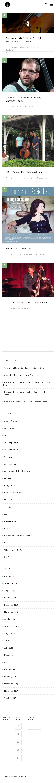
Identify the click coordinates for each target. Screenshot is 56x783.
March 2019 (9, 576)
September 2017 (11, 583)
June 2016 (8, 648)
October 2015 (10, 698)
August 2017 (9, 591)
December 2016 (11, 605)
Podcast (7, 514)
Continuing (9, 457)
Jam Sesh (8, 507)
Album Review (10, 421)
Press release (14, 48)
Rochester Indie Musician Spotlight (19, 536)
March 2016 (9, 669)
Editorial (12, 308)
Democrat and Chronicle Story (17, 471)
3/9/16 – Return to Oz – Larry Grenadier (27, 302)
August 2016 (9, 633)
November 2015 (11, 691)
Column (12, 178)
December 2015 (11, 684)
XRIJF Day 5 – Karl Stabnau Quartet (25, 172)
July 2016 (8, 641)
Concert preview (11, 442)
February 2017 (10, 598)
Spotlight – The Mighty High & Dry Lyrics (21, 375)
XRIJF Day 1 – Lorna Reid (19, 248)
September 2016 (11, 626)
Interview (8, 500)
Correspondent (10, 464)
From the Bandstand (13, 493)
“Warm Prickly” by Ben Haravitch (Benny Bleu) (24, 368)
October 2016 (10, 619)
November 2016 (11, 612)
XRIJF (31, 178)
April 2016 (8, 662)
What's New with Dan (13, 550)
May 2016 (8, 655)
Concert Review (15, 107)
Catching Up (9, 428)
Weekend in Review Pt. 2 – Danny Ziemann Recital (26, 402)
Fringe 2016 (9, 485)
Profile (7, 528)
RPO (6, 543)
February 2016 (10, 677)
